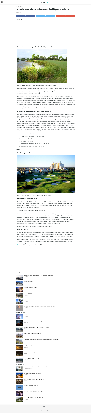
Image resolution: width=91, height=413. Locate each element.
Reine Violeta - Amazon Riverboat (31, 358)
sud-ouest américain (53, 243)
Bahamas (19, 245)
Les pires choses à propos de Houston (32, 373)
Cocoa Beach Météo (28, 281)
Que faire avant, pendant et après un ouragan (34, 299)
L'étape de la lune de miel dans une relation (33, 391)
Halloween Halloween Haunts (30, 287)
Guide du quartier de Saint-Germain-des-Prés (34, 379)
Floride (21, 6)
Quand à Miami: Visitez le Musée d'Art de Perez (34, 397)
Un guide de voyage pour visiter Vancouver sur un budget (36, 327)
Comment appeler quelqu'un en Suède (32, 352)
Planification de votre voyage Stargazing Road (34, 321)
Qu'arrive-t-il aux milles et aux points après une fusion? (36, 367)
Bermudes (64, 243)
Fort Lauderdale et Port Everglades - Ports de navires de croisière (38, 275)
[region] (46, 32)
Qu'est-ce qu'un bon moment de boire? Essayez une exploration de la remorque (41, 339)
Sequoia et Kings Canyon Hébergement (32, 333)
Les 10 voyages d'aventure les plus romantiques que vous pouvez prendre (40, 345)
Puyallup (26, 314)
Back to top (45, 406)
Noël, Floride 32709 (28, 293)
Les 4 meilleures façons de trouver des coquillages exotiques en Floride (40, 306)
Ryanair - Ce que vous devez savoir (31, 385)
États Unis (17, 6)
